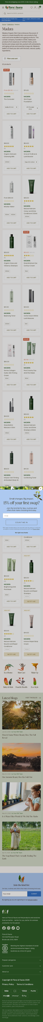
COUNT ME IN (21, 522)
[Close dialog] (40, 488)
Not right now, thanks (21, 532)
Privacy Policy (36, 529)
